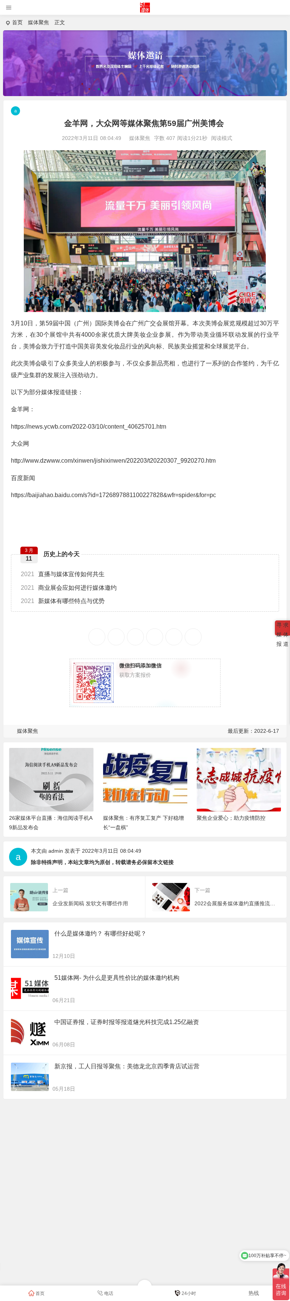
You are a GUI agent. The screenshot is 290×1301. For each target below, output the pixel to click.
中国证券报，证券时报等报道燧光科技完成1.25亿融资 (126, 1022)
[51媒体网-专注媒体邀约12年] (145, 10)
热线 (253, 1293)
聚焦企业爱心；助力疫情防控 (231, 818)
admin (55, 851)
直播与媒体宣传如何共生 (63, 574)
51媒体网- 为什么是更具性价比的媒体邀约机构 (116, 978)
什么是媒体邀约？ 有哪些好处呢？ (100, 933)
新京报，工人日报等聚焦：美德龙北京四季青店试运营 (126, 1066)
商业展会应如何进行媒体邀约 (69, 587)
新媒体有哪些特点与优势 (63, 601)
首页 (17, 22)
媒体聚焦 (38, 22)
